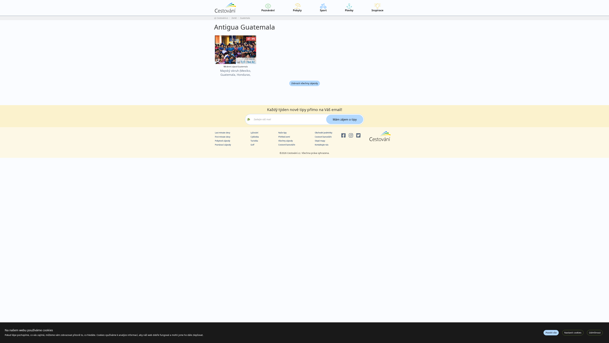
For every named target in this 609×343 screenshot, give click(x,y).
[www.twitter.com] (358, 135)
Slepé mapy (320, 140)
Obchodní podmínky (323, 132)
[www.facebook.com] (343, 135)
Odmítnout (595, 332)
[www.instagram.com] (350, 135)
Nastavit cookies (572, 332)
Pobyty (297, 10)
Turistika (254, 140)
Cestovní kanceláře (286, 144)
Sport (323, 10)
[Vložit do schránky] (218, 60)
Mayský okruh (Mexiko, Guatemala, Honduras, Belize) (235, 75)
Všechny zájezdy (285, 140)
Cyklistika (255, 136)
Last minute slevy (222, 132)
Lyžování (254, 132)
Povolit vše (551, 332)
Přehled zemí (284, 136)
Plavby (349, 10)
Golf (252, 144)
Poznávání (268, 10)
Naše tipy (282, 132)
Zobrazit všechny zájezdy (304, 83)
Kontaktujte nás (321, 144)
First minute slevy (222, 136)
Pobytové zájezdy (222, 140)
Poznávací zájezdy (223, 144)
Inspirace (377, 10)
